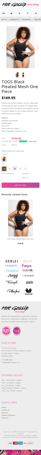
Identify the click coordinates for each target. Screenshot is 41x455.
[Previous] (3, 48)
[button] (3, 13)
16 (20, 169)
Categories (14, 19)
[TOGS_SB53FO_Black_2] (23, 75)
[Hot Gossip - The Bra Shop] (20, 4)
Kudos (24, 437)
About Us (5, 413)
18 (25, 169)
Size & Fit (5, 418)
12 (9, 169)
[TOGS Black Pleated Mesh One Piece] (20, 218)
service (5, 362)
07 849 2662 (7, 360)
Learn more (32, 141)
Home (4, 19)
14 (15, 169)
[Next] (37, 48)
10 (4, 169)
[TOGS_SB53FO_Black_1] (17, 75)
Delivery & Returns (8, 415)
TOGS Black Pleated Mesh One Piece (20, 239)
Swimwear (26, 19)
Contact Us (6, 410)
